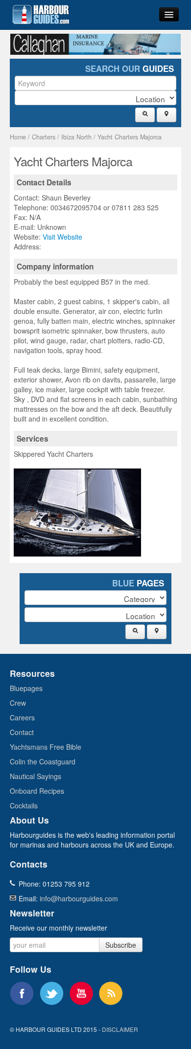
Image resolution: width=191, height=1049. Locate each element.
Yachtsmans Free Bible (45, 747)
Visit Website (62, 237)
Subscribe (120, 945)
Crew (18, 703)
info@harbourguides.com (79, 898)
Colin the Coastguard (42, 761)
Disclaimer (120, 1029)
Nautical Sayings (35, 776)
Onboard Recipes (37, 791)
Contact (22, 732)
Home (18, 137)
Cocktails (24, 805)
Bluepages (26, 688)
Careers (22, 717)
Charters (43, 137)
